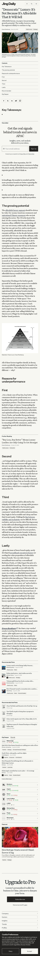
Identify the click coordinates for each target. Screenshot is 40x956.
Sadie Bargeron (5, 755)
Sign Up (33, 149)
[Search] (31, 4)
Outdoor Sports (16, 775)
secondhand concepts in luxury (21, 553)
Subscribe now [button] (20, 899)
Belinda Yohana (10, 675)
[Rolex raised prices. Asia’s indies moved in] (4, 675)
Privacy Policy (23, 154)
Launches (10, 767)
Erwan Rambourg (6, 29)
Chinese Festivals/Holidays (19, 749)
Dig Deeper (5, 94)
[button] (27, 4)
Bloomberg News (10, 667)
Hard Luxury (29, 29)
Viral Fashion (19, 757)
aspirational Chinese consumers (14, 215)
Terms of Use (31, 154)
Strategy (35, 29)
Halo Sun (9, 747)
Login (25, 905)
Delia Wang (9, 690)
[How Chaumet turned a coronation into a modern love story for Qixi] (4, 691)
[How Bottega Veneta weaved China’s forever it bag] (20, 837)
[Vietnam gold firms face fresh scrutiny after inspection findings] (4, 683)
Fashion (4, 749)
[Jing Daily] (9, 4)
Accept (29, 951)
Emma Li (4, 747)
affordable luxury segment (15, 210)
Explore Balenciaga (7, 779)
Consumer (12, 448)
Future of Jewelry (22, 693)
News (15, 669)
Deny (10, 951)
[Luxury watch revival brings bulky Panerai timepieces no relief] (4, 668)
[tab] (13, 737)
